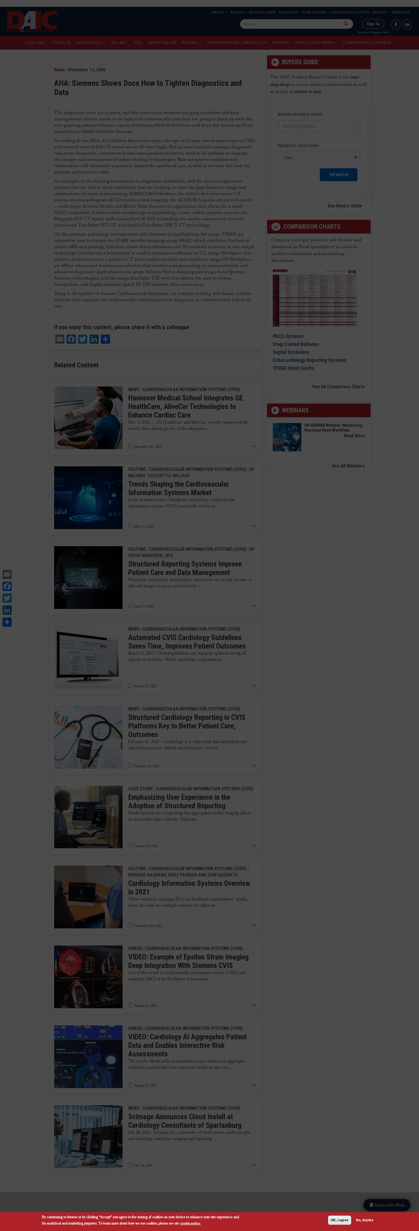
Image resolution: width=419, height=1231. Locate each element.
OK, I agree (340, 1220)
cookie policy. (190, 1223)
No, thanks (364, 1220)
